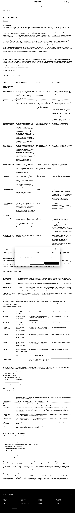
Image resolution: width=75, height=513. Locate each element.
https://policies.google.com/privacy (12, 382)
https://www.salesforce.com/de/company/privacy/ (61, 358)
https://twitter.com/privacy (10, 375)
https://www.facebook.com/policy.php (58, 327)
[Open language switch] (66, 2)
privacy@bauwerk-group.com (9, 70)
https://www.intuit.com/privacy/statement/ (60, 354)
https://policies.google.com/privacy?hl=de (59, 311)
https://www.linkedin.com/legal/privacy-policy (60, 342)
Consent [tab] (22, 252)
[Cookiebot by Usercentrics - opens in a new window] (54, 249)
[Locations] (64, 2)
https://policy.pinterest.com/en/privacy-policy (60, 349)
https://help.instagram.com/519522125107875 (60, 334)
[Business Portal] (68, 2)
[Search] (71, 2)
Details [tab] (37, 252)
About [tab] (53, 252)
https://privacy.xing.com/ (10, 373)
